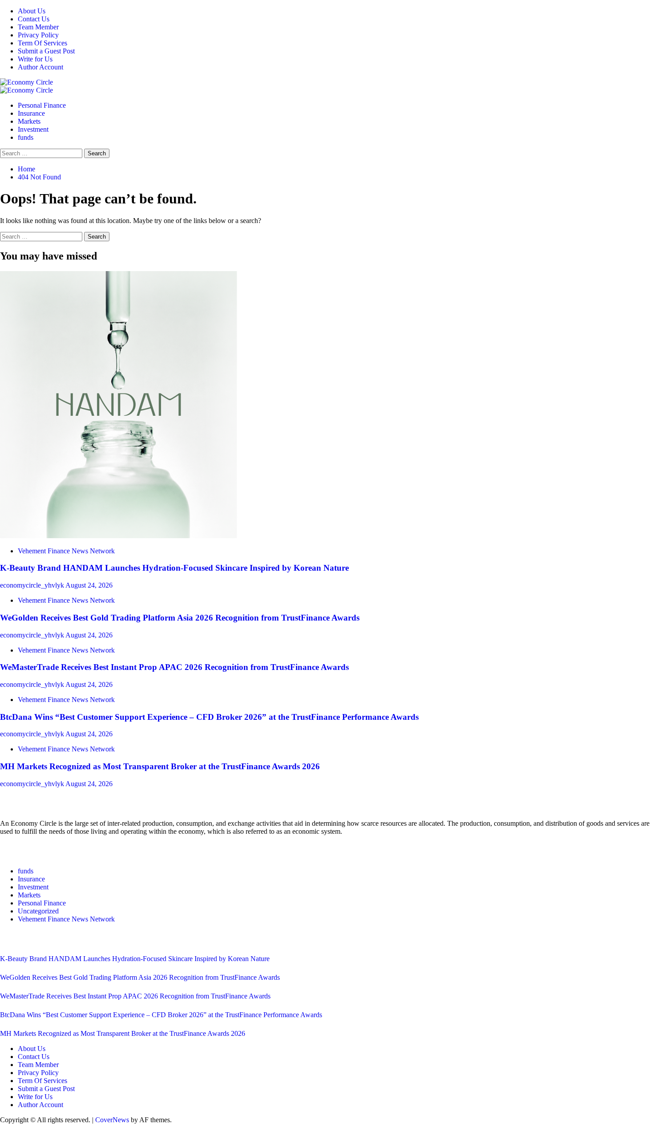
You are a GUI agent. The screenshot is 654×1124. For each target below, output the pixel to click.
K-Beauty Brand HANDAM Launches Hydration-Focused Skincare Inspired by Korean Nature (174, 567)
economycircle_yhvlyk (32, 585)
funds (25, 137)
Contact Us (33, 19)
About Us (31, 11)
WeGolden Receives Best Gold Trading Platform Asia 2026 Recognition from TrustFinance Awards (179, 617)
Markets (29, 121)
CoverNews (112, 1120)
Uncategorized (38, 911)
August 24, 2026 (89, 585)
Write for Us (35, 59)
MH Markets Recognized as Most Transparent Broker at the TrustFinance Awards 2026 (160, 766)
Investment (33, 129)
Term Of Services (42, 43)
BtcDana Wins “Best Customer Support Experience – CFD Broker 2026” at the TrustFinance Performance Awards (209, 717)
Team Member (38, 27)
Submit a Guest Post (46, 51)
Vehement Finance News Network (66, 551)
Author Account (40, 67)
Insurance (31, 113)
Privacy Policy (38, 35)
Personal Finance (42, 105)
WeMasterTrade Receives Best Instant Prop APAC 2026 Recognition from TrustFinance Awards (174, 667)
